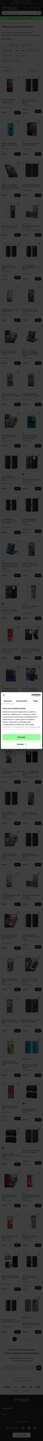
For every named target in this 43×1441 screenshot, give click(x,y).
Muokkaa (20, 744)
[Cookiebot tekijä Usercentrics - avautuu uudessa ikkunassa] (31, 695)
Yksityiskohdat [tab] (21, 701)
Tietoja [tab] (35, 701)
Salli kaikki (21, 737)
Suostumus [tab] (7, 701)
